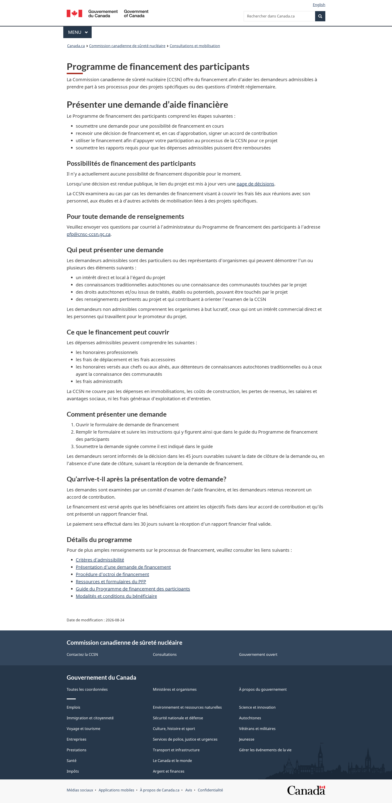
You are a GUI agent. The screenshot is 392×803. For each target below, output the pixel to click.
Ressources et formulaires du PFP (111, 581)
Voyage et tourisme (83, 728)
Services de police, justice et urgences (185, 739)
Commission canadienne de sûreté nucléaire (127, 45)
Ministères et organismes (175, 689)
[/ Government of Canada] (107, 14)
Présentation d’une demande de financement (123, 567)
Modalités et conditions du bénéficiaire (116, 596)
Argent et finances (168, 771)
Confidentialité (210, 790)
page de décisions (255, 184)
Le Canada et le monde (172, 760)
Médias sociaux (80, 790)
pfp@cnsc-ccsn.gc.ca (88, 234)
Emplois (73, 707)
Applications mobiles (116, 790)
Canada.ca (76, 45)
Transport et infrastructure (176, 749)
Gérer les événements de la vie (265, 749)
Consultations (165, 654)
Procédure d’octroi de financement (112, 574)
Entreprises (76, 739)
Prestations (76, 749)
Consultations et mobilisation (195, 45)
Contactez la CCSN (82, 654)
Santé (71, 760)
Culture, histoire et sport (174, 728)
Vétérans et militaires (257, 728)
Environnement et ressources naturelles (187, 707)
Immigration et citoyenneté (90, 717)
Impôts (73, 771)
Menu (80, 32)
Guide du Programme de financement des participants (133, 589)
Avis (188, 790)
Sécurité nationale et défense (178, 717)
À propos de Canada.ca (159, 790)
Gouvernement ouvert (258, 654)
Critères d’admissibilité (100, 560)
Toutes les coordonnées (87, 689)
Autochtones (250, 717)
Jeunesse (246, 739)
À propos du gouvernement (263, 689)
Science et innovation (257, 707)
